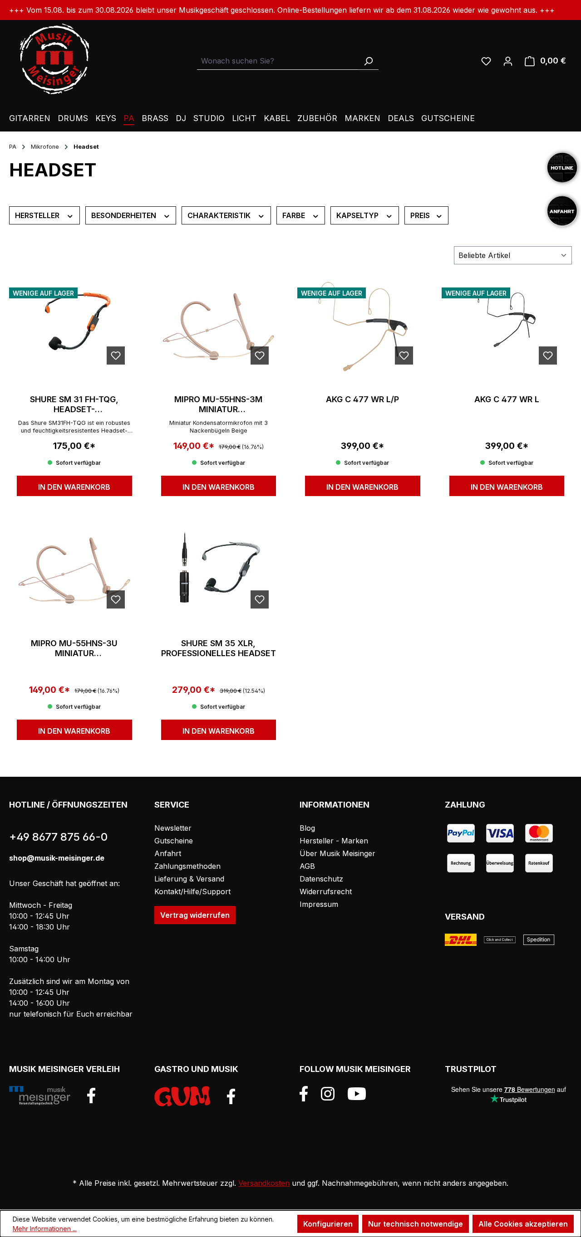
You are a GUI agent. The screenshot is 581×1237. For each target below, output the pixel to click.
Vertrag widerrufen (195, 915)
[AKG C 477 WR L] (507, 326)
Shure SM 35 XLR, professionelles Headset (218, 648)
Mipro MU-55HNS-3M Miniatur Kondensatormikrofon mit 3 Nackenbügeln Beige (218, 404)
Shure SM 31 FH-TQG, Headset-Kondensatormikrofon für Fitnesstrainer (74, 404)
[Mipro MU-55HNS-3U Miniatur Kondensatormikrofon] (74, 570)
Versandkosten (264, 1183)
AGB (307, 866)
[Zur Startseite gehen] (54, 59)
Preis (421, 215)
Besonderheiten (124, 215)
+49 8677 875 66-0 (58, 836)
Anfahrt (167, 853)
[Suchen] (368, 61)
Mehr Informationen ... (45, 1228)
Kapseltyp (358, 215)
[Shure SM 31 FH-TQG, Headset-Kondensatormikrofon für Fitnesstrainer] (74, 326)
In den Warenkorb (74, 487)
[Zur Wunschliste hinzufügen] (116, 355)
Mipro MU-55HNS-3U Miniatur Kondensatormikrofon (74, 648)
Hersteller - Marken (334, 840)
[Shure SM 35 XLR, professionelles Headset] (218, 570)
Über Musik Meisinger (337, 853)
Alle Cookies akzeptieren (523, 1223)
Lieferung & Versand (189, 878)
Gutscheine (173, 840)
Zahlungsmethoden (187, 866)
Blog (307, 828)
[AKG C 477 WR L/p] (362, 326)
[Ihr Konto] (508, 61)
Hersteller (38, 215)
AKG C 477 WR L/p (362, 399)
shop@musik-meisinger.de (56, 857)
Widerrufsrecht (326, 891)
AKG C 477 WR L (506, 399)
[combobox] (277, 61)
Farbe (294, 215)
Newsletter (173, 828)
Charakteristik (219, 215)
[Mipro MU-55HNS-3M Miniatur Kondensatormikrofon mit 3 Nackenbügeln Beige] (218, 326)
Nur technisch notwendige (415, 1223)
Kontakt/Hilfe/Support (192, 891)
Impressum (319, 904)
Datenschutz (321, 878)
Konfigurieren (328, 1223)
